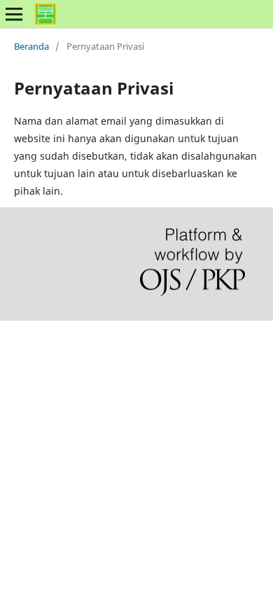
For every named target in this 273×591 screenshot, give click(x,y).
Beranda (31, 46)
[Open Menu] (14, 14)
